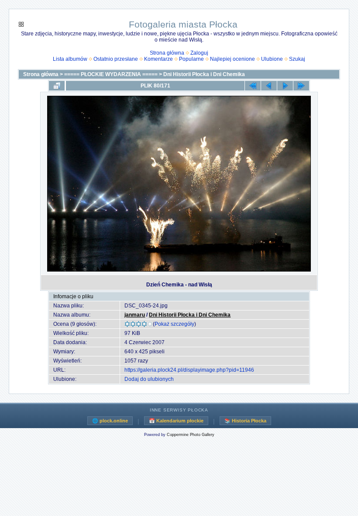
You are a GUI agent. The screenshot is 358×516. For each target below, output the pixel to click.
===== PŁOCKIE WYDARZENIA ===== (111, 74)
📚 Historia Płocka (245, 420)
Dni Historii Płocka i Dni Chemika (204, 74)
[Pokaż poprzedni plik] (269, 86)
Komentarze (158, 59)
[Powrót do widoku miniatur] (57, 86)
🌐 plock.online (110, 420)
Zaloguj (199, 53)
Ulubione (272, 59)
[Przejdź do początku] (253, 86)
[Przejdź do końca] (301, 86)
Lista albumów (70, 59)
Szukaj (297, 59)
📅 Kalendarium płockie (176, 420)
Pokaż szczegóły (174, 324)
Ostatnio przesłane (115, 59)
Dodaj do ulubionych (149, 379)
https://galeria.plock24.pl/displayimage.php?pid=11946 (189, 370)
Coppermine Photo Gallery (190, 434)
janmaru (134, 315)
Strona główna (167, 53)
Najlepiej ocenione (232, 59)
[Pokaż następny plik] (285, 86)
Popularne (191, 59)
